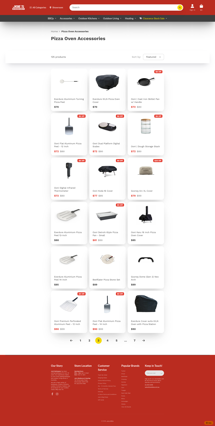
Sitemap (100, 391)
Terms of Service (103, 389)
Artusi (123, 373)
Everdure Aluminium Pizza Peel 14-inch (69, 267)
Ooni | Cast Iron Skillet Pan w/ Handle (146, 90)
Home (54, 31)
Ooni (122, 387)
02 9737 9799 (149, 384)
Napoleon (124, 384)
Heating (129, 18)
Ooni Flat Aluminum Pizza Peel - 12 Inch (69, 134)
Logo (18, 7)
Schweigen (124, 401)
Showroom (57, 7)
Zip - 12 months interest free (107, 386)
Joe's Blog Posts (103, 397)
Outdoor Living (111, 18)
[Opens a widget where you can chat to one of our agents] (208, 423)
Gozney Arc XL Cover (146, 178)
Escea (123, 396)
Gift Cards (101, 400)
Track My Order (102, 375)
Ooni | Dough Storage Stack (146, 134)
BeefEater (124, 376)
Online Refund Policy (104, 380)
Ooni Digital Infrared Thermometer (69, 178)
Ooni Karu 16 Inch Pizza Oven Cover (146, 223)
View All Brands (126, 407)
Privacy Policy (102, 383)
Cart (201, 7)
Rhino (123, 398)
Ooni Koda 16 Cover (107, 178)
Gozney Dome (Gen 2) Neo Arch (146, 267)
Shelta (123, 404)
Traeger (123, 390)
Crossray (124, 379)
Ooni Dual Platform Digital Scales (107, 134)
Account (192, 7)
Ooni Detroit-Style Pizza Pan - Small (107, 223)
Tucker (123, 371)
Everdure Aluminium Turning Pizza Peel (69, 90)
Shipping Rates (102, 377)
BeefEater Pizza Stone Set (107, 267)
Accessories (66, 18)
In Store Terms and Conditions (107, 394)
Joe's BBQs (110, 421)
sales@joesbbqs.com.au (152, 387)
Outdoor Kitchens (87, 18)
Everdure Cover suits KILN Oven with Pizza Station (146, 312)
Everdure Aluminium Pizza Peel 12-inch (69, 223)
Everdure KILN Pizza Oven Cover (107, 90)
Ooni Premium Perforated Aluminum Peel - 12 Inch (69, 312)
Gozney (123, 382)
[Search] (179, 7)
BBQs (51, 18)
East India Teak (126, 393)
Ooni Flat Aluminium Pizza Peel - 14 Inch (107, 312)
